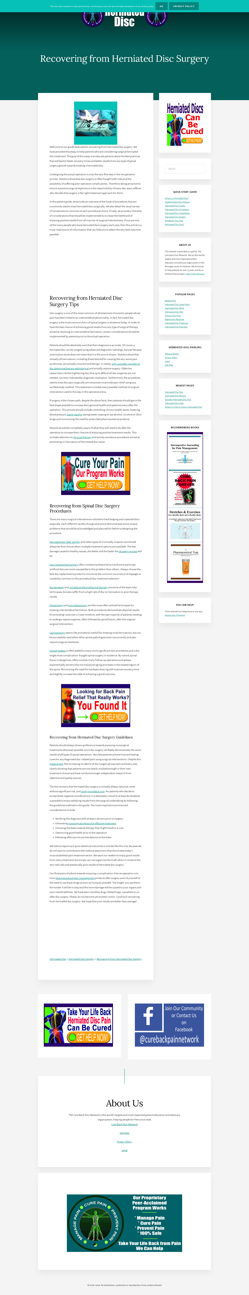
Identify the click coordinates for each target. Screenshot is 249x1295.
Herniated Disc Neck (174, 308)
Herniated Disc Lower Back (177, 304)
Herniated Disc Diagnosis (176, 323)
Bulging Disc (170, 301)
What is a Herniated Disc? (177, 198)
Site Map (169, 365)
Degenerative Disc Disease (177, 202)
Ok (161, 6)
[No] (245, 6)
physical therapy (82, 437)
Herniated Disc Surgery (81, 959)
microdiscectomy (78, 605)
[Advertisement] (96, 261)
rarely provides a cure (92, 791)
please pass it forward (175, 615)
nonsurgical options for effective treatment (92, 823)
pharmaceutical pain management (75, 878)
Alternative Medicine (174, 319)
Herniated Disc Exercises (176, 327)
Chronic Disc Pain (173, 316)
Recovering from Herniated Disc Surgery (119, 959)
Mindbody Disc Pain (174, 221)
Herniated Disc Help (174, 403)
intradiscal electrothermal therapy (88, 587)
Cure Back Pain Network (124, 1124)
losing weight (74, 414)
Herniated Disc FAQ (174, 312)
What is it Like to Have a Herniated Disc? (183, 407)
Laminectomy (57, 632)
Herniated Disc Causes (175, 206)
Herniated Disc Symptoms (177, 209)
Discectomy (56, 605)
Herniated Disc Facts (174, 224)
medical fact (56, 763)
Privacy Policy (171, 358)
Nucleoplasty (57, 587)
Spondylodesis (58, 650)
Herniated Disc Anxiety (175, 396)
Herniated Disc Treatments (177, 213)
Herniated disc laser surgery (65, 542)
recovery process (128, 551)
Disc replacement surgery (64, 564)
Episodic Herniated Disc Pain (178, 399)
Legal (167, 361)
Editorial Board (172, 354)
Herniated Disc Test (174, 392)
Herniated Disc (58, 959)
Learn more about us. (195, 274)
